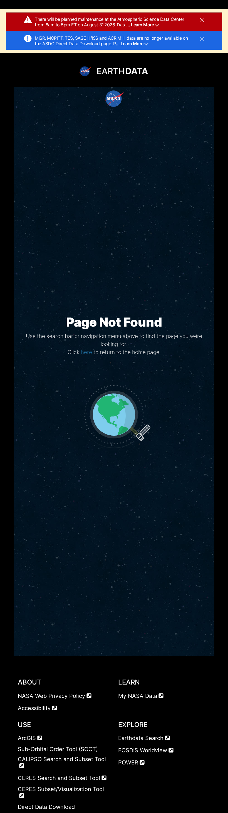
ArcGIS (27, 738)
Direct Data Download (46, 807)
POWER (128, 762)
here (86, 352)
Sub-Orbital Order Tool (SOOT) (58, 749)
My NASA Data (137, 696)
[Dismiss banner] (202, 19)
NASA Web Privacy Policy (51, 696)
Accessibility (34, 708)
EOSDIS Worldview (142, 750)
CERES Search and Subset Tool (59, 778)
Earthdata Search (140, 738)
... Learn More (140, 24)
